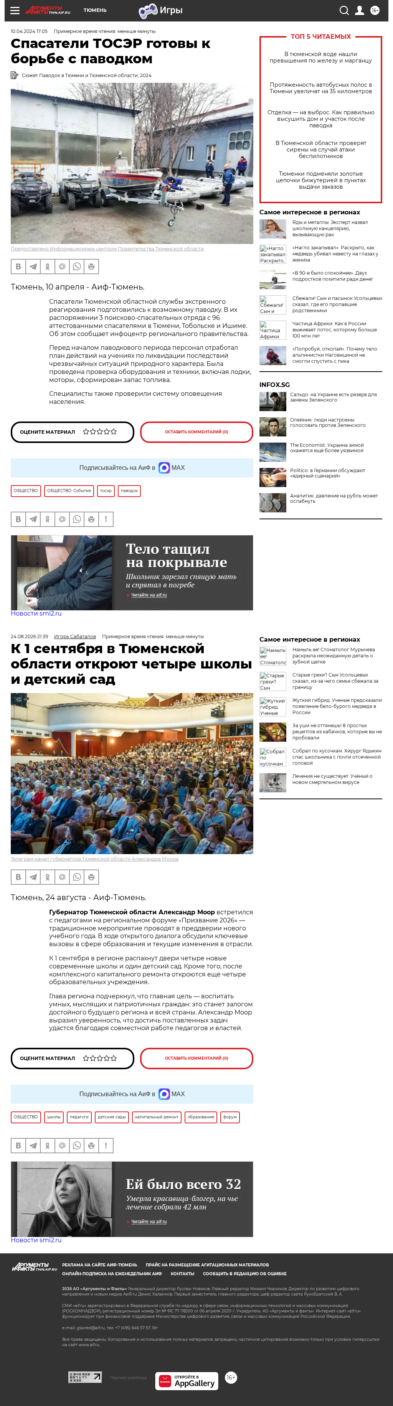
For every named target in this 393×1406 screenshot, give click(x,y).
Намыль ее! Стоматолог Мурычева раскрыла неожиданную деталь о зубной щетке (333, 656)
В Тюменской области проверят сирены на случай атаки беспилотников (321, 150)
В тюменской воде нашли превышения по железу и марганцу (321, 57)
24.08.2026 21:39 (29, 636)
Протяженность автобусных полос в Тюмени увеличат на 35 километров (321, 88)
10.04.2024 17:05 (29, 31)
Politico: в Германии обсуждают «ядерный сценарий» (327, 473)
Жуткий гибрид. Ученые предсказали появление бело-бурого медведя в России (337, 706)
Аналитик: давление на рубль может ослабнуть (334, 498)
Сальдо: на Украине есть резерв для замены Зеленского (333, 397)
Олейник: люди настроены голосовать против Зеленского (328, 422)
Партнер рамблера (128, 1377)
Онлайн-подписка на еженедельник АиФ (112, 1273)
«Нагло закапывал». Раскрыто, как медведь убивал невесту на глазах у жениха (335, 254)
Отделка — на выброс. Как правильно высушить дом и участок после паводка (321, 119)
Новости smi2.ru (36, 613)
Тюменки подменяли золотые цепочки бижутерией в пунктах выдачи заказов (321, 180)
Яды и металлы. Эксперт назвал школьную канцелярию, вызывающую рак (330, 228)
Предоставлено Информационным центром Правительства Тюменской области (107, 249)
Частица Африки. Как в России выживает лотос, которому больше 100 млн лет (334, 330)
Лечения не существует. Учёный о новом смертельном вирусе (332, 779)
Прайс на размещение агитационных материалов (207, 1265)
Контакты (182, 1273)
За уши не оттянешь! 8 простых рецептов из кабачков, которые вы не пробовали (337, 732)
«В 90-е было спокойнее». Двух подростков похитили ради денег (332, 276)
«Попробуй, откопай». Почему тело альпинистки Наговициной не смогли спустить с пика (334, 355)
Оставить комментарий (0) (196, 432)
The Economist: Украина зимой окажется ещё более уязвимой (327, 448)
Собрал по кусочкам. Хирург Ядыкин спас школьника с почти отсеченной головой (336, 757)
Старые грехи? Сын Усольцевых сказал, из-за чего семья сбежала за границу (335, 681)
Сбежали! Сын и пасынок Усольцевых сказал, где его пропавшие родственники (337, 304)
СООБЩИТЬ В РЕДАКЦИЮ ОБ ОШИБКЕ (245, 1273)
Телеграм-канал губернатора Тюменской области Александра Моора (94, 859)
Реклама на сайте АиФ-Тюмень (99, 1265)
